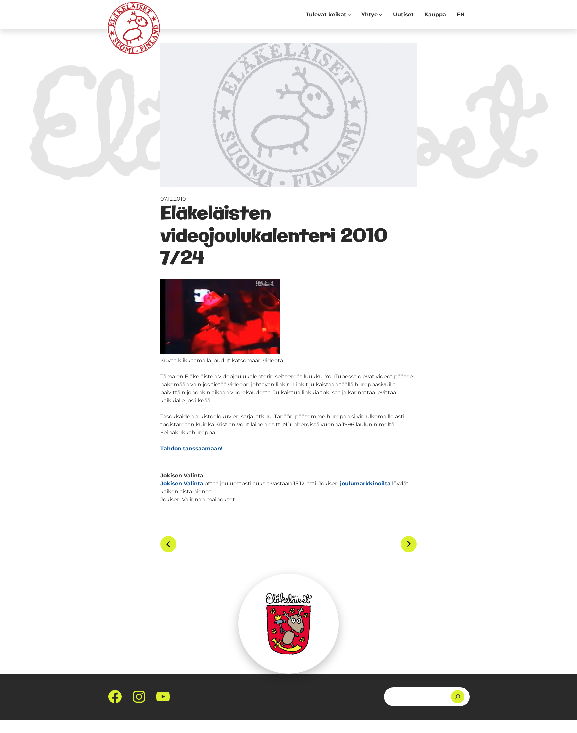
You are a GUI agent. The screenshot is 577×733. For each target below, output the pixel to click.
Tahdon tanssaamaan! (191, 448)
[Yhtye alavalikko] (380, 14)
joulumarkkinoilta (365, 483)
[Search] (457, 696)
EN (461, 14)
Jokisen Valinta (181, 483)
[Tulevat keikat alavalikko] (349, 14)
